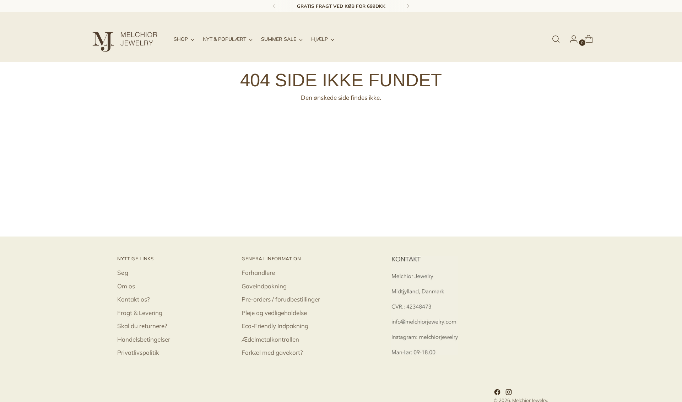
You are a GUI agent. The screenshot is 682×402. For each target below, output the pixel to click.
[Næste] (408, 6)
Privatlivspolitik (138, 352)
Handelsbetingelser (143, 339)
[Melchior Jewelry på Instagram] (509, 393)
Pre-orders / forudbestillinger (281, 299)
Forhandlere (258, 272)
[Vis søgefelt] (556, 39)
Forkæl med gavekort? (272, 352)
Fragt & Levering (139, 312)
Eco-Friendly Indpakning (275, 326)
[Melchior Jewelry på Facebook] (498, 393)
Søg (122, 272)
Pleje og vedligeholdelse (274, 312)
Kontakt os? (133, 299)
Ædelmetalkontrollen (270, 339)
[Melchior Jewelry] (127, 39)
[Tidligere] (274, 6)
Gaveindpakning (264, 286)
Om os (126, 286)
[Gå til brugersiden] (571, 39)
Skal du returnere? (142, 326)
